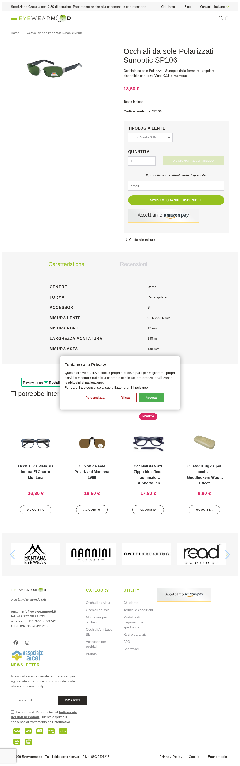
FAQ (127, 641)
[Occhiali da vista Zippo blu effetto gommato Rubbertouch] (148, 442)
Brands (91, 654)
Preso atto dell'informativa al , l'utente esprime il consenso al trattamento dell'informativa (44, 717)
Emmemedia (217, 756)
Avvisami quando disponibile (176, 200)
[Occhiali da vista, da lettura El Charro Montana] (35, 442)
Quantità (139, 152)
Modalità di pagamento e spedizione (133, 622)
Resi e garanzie (135, 634)
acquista (35, 509)
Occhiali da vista (98, 603)
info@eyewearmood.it (38, 611)
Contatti (205, 6)
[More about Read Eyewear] (203, 555)
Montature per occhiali (96, 619)
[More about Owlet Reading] (148, 555)
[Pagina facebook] (16, 642)
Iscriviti (72, 700)
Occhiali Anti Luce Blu (99, 632)
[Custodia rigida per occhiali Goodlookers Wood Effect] (204, 442)
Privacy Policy (171, 756)
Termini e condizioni (138, 610)
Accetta (151, 397)
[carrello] (227, 18)
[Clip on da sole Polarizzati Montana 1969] (92, 442)
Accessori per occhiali (96, 644)
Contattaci (131, 649)
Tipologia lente (146, 128)
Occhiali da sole (97, 610)
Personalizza (95, 397)
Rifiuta (125, 397)
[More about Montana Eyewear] (37, 555)
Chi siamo (168, 6)
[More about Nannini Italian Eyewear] (92, 555)
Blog (187, 6)
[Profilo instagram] (28, 642)
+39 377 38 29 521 (31, 616)
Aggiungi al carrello (193, 160)
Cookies (195, 756)
